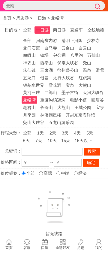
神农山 (29, 62)
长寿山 (46, 107)
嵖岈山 (29, 55)
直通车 (76, 30)
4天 (77, 133)
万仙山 (93, 55)
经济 (82, 173)
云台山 (68, 48)
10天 (52, 140)
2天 (53, 133)
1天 (40, 133)
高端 (48, 173)
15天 (65, 140)
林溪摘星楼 (50, 115)
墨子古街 (70, 92)
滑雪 (100, 70)
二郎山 (50, 92)
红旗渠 (85, 77)
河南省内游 (46, 40)
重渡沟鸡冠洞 (52, 100)
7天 (38, 140)
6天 (26, 140)
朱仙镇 (29, 70)
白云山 (85, 48)
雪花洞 (55, 85)
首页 (7, 18)
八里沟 (76, 55)
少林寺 (93, 40)
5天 (89, 133)
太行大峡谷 (63, 77)
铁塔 (44, 55)
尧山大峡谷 (33, 122)
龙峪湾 (57, 18)
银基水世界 (33, 85)
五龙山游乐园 (61, 122)
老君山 (29, 107)
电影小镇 (78, 100)
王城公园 (82, 107)
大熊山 (85, 85)
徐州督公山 (67, 70)
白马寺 (50, 48)
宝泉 (70, 85)
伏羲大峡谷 (67, 62)
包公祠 (59, 55)
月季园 (29, 115)
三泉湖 (46, 70)
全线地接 (95, 30)
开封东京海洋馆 (80, 115)
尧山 (87, 62)
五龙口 (29, 77)
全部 (27, 30)
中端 (65, 173)
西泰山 (46, 62)
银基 (44, 77)
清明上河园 (72, 40)
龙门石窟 (31, 48)
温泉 (87, 70)
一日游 (40, 18)
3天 (65, 133)
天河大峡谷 (93, 92)
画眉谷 (97, 100)
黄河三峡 (31, 92)
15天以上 (83, 140)
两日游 (59, 30)
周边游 (22, 18)
